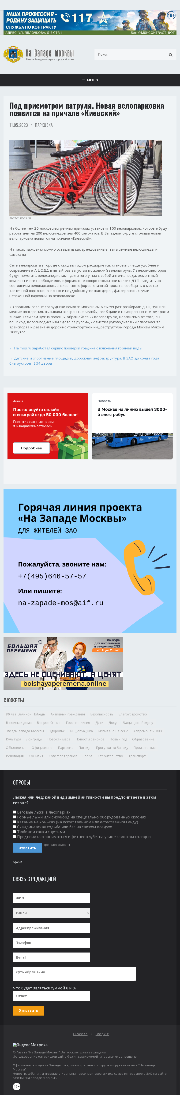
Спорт (87, 756)
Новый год (118, 739)
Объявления (16, 747)
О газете (80, 1034)
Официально (42, 747)
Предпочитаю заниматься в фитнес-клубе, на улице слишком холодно (84, 836)
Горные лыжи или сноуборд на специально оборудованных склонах (81, 817)
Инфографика (81, 731)
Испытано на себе (113, 731)
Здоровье (57, 731)
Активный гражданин (68, 714)
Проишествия (144, 747)
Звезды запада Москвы (25, 731)
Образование (143, 739)
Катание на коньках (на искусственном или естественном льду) (77, 822)
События (36, 756)
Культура (13, 739)
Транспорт (137, 756)
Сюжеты (14, 700)
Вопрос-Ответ (49, 722)
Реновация (15, 756)
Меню (91, 80)
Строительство (110, 756)
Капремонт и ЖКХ (147, 731)
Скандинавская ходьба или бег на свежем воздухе (64, 826)
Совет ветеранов (63, 756)
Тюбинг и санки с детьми (41, 831)
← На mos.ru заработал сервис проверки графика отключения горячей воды (75, 348)
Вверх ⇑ (102, 1034)
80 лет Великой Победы (25, 714)
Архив (17, 862)
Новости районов (90, 739)
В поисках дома (19, 722)
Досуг (113, 722)
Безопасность (101, 714)
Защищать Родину (138, 722)
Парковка (44, 125)
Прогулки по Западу (112, 747)
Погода (84, 747)
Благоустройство (132, 714)
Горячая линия (78, 722)
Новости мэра (59, 739)
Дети (99, 722)
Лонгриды (34, 739)
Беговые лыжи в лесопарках (44, 812)
